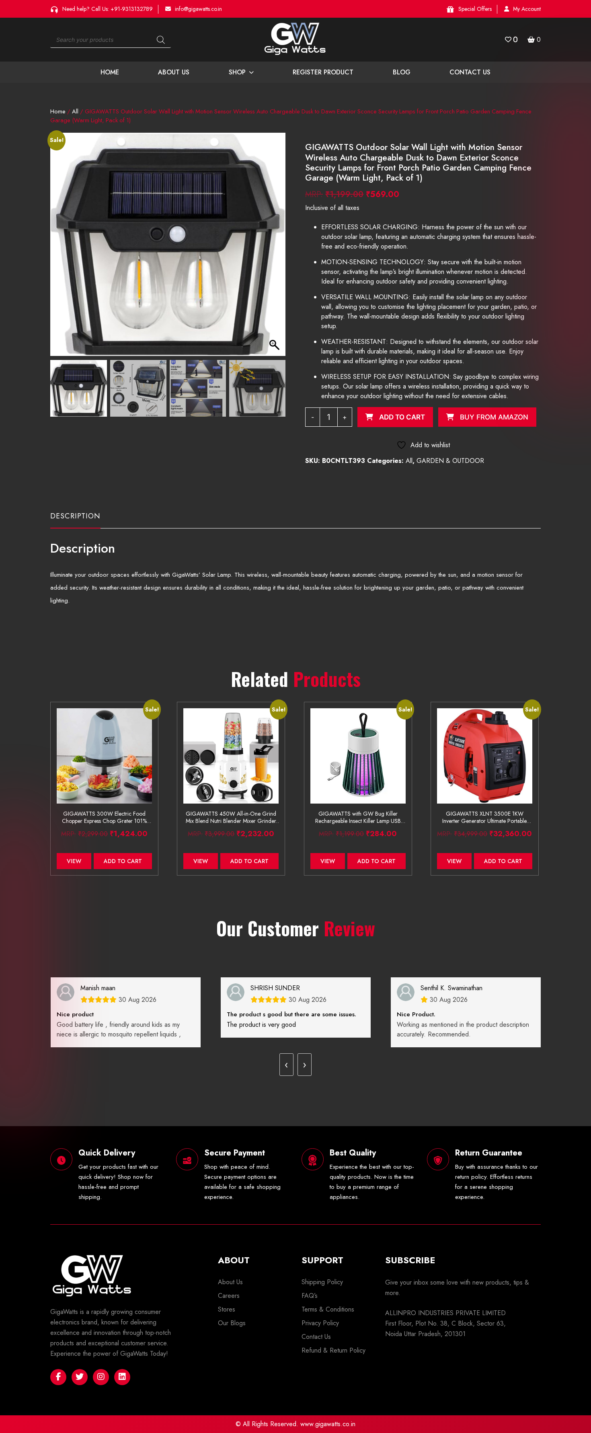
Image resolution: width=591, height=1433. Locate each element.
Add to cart (402, 417)
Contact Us (469, 72)
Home (110, 72)
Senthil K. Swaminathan (451, 988)
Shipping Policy (322, 1282)
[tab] (75, 519)
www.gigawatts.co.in (327, 1424)
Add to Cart (123, 861)
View (74, 861)
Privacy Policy (320, 1323)
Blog (401, 72)
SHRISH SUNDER (275, 988)
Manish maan (97, 988)
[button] (276, 248)
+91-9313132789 (132, 9)
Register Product (323, 72)
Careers (229, 1295)
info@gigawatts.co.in (198, 9)
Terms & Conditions (328, 1309)
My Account (527, 9)
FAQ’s (310, 1295)
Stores (226, 1309)
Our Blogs (232, 1323)
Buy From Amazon (494, 417)
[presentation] (286, 1064)
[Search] (161, 40)
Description (75, 516)
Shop (237, 72)
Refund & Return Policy (333, 1350)
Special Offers (475, 9)
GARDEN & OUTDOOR (450, 460)
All (75, 111)
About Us (173, 72)
